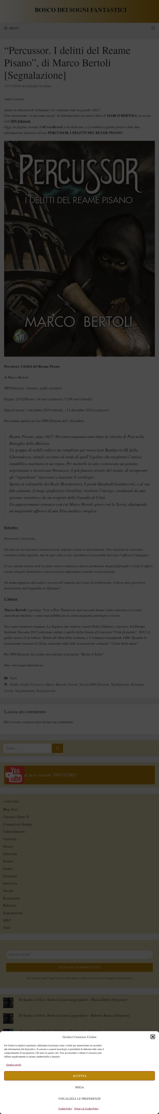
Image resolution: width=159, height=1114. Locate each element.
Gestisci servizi (13, 1064)
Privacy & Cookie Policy (86, 1108)
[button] (153, 1037)
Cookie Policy (65, 1108)
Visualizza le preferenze (79, 1098)
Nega (79, 1087)
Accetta (80, 1076)
